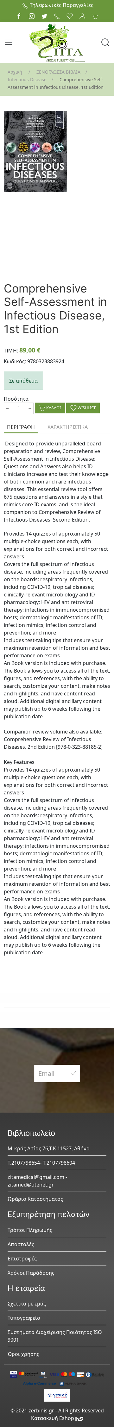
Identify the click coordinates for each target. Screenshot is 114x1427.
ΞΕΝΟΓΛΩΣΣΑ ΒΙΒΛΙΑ (58, 72)
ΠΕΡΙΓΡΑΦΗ (21, 427)
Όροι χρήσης (23, 1354)
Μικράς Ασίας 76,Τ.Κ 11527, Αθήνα (49, 1148)
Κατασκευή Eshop (53, 1418)
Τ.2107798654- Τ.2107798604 (41, 1162)
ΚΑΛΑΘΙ (53, 408)
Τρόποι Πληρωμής (30, 1229)
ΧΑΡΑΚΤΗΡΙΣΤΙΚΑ (68, 427)
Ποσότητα (16, 398)
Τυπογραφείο (24, 1317)
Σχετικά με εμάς (27, 1303)
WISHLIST (86, 408)
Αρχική (15, 72)
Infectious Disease (27, 79)
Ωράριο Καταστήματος (35, 1198)
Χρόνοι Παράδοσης (31, 1272)
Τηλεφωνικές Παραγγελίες (60, 5)
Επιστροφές (22, 1258)
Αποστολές (21, 1244)
